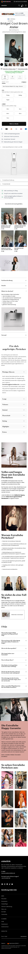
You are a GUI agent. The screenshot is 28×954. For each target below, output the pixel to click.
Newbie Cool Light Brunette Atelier (6, 226)
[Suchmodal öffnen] (19, 5)
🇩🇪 (2, 1)
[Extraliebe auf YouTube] (12, 884)
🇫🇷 (4, 1)
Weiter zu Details (14, 124)
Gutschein (4, 914)
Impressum (4, 924)
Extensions (4, 901)
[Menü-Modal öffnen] (25, 5)
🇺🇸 (8, 1)
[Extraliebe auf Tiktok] (10, 884)
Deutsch (3, 943)
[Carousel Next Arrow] (26, 64)
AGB (2, 921)
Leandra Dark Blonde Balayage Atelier (20, 226)
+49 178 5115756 (5, 878)
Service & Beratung (6, 906)
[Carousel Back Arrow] (1, 64)
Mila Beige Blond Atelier (18, 249)
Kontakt (3, 912)
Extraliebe (13, 945)
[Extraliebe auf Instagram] (5, 884)
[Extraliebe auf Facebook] (2, 884)
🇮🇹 (6, 1)
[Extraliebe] (4, 5)
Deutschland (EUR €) (14, 943)
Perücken (3, 898)
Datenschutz (5, 927)
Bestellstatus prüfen (21, 1)
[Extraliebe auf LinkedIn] (7, 884)
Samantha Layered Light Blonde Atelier (6, 249)
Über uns (3, 909)
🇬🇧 (9, 1)
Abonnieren (24, 936)
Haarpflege (4, 904)
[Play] (14, 263)
